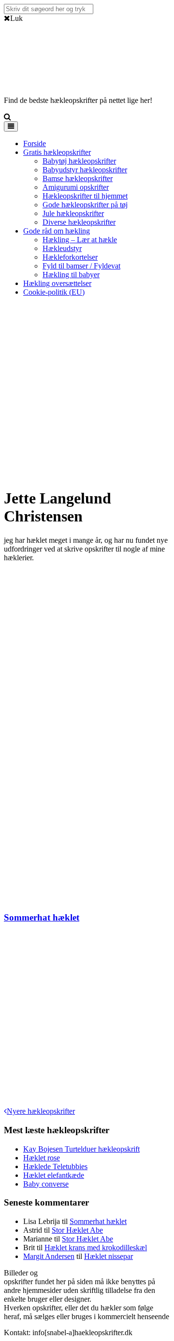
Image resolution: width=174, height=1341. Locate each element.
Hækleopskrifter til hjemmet (85, 196)
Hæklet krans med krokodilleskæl (95, 1247)
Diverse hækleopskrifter (79, 222)
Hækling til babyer (71, 274)
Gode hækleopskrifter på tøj (85, 205)
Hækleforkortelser (70, 257)
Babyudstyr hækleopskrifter (85, 170)
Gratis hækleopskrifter (57, 152)
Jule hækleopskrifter (73, 213)
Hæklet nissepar (108, 1256)
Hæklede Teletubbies (55, 1166)
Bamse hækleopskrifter (78, 178)
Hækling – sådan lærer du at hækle (117, 1273)
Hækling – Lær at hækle (80, 239)
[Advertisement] (87, 391)
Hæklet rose (41, 1158)
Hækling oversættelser (57, 283)
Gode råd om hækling (56, 231)
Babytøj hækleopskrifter (79, 161)
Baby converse (46, 1184)
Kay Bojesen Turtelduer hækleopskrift (81, 1149)
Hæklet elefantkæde (53, 1175)
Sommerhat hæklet (41, 917)
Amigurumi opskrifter (76, 187)
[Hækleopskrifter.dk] (28, 76)
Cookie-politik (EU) (54, 292)
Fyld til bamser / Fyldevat (81, 266)
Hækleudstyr (62, 248)
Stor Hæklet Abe (77, 1230)
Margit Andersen (48, 1256)
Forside (34, 143)
